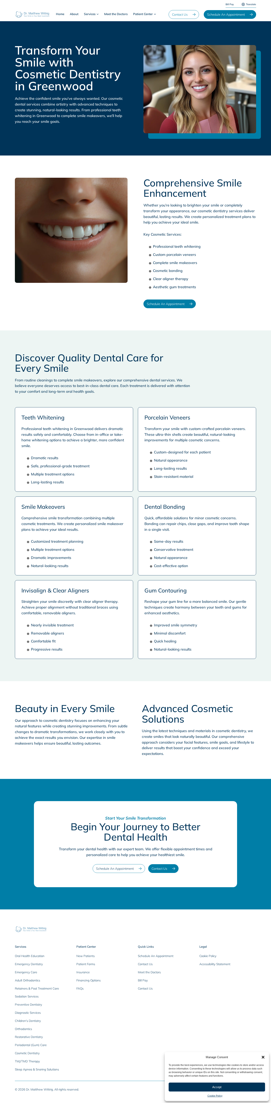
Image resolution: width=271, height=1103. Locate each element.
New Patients (85, 956)
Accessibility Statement (214, 964)
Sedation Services (26, 996)
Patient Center (143, 14)
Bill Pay (230, 4)
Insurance (83, 972)
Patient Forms (85, 964)
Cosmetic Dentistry (27, 1053)
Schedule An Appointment (226, 14)
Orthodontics (23, 1029)
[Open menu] (98, 14)
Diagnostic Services (28, 1013)
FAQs (80, 988)
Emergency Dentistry (29, 964)
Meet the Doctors (116, 14)
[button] (263, 1057)
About (74, 14)
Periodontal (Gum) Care (31, 1045)
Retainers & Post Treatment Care (37, 988)
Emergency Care (26, 972)
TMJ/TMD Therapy (27, 1061)
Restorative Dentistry (29, 1037)
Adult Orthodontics (27, 980)
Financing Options (88, 980)
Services (89, 14)
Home (60, 14)
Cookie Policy (215, 1095)
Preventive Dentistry (28, 1004)
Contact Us (180, 14)
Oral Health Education (29, 956)
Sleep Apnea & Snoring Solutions (37, 1069)
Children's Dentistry (28, 1021)
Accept (216, 1087)
